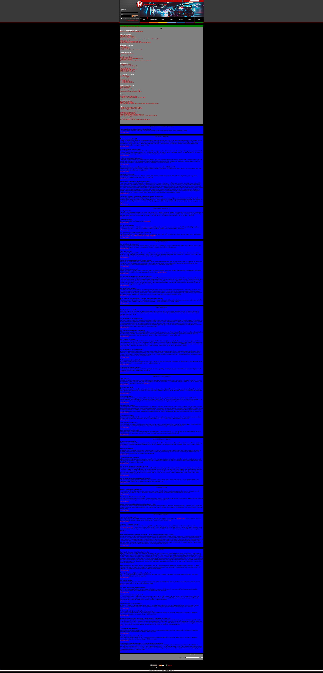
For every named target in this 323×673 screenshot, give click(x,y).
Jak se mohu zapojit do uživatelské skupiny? (130, 90)
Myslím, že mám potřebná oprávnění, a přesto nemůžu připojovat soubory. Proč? (138, 115)
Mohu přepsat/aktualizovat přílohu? (128, 112)
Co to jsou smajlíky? (124, 78)
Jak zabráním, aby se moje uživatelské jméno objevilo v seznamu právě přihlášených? (139, 39)
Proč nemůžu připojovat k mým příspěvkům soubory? (132, 114)
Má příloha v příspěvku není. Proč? (128, 113)
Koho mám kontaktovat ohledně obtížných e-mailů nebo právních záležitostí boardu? (139, 103)
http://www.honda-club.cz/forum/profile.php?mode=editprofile (138, 235)
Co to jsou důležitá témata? (126, 81)
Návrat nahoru (124, 132)
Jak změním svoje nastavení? (126, 53)
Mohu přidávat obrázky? (125, 79)
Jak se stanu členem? (125, 48)
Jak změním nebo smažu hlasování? (128, 69)
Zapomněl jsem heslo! (125, 40)
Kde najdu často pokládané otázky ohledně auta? (131, 31)
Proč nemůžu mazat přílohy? (126, 117)
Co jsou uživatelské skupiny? (126, 88)
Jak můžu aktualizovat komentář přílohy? (129, 111)
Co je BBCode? (123, 75)
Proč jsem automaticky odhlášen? (127, 37)
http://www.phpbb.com (126, 527)
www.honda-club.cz (147, 227)
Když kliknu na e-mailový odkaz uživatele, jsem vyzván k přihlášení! (135, 60)
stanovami (147, 221)
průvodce (147, 383)
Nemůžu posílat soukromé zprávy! (128, 95)
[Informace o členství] (184, 1)
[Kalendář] (164, 1)
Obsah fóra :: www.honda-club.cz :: (130, 26)
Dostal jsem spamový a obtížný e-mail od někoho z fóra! (132, 97)
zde (170, 520)
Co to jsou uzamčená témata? (127, 82)
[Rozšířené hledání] (188, 1)
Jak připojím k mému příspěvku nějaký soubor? (130, 107)
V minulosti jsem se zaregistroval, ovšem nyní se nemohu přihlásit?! (135, 42)
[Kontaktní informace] (178, 1)
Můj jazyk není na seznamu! (126, 57)
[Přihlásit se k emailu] (153, 1)
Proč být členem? (124, 46)
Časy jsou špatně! (124, 55)
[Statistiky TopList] (169, 665)
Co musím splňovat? (124, 47)
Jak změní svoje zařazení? (126, 59)
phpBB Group (162, 272)
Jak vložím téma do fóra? (125, 64)
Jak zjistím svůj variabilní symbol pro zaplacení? (131, 49)
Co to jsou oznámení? (125, 80)
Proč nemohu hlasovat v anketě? (127, 71)
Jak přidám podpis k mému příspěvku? (129, 67)
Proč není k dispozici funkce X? (127, 102)
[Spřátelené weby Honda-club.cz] (159, 1)
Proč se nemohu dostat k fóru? (127, 70)
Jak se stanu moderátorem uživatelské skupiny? (131, 91)
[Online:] (144, 23)
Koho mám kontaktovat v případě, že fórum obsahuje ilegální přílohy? (136, 119)
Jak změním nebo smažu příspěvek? (128, 65)
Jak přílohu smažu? (124, 109)
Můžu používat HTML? (125, 76)
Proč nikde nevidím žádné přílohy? (128, 118)
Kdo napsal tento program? (126, 101)
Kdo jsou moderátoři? (125, 87)
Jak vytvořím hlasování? (125, 68)
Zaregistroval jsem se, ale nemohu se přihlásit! (130, 41)
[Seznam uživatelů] (171, 1)
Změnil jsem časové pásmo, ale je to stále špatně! (131, 56)
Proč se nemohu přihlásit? (126, 35)
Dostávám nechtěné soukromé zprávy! (129, 96)
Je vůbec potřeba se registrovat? (127, 36)
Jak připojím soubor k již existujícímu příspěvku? (131, 108)
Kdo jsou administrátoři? (125, 86)
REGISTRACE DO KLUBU (132, 20)
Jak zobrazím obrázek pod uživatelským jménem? (131, 58)
